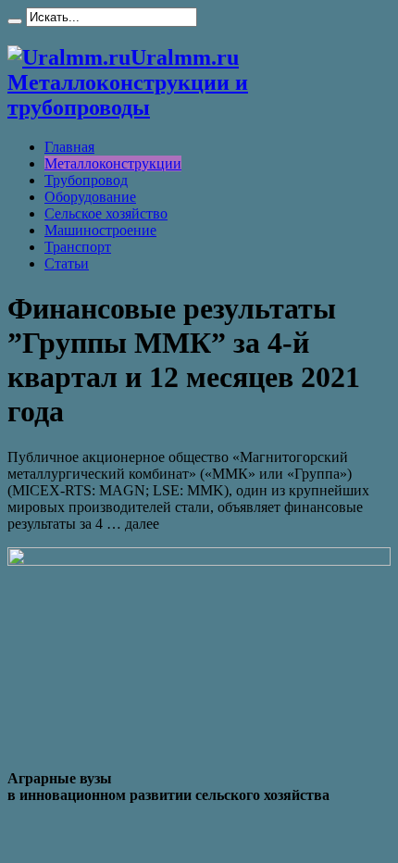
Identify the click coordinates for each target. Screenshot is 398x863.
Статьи (66, 263)
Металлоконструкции (112, 163)
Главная (69, 147)
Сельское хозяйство (106, 213)
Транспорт (77, 247)
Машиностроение (100, 230)
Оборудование (90, 197)
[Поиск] (14, 21)
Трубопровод (86, 180)
